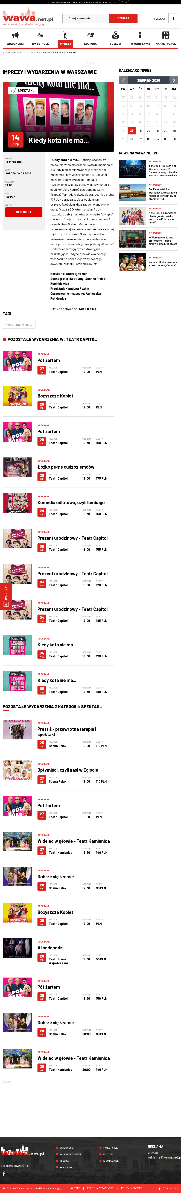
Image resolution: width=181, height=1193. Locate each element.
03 (148, 139)
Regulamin (66, 1167)
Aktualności (155, 161)
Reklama (159, 18)
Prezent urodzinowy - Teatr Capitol (72, 538)
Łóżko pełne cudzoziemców (65, 466)
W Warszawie (111, 1160)
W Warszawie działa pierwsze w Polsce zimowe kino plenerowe (163, 240)
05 (165, 139)
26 (140, 130)
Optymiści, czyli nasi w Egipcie (67, 770)
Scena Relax (57, 746)
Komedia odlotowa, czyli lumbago (71, 502)
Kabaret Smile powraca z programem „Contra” (163, 264)
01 (131, 139)
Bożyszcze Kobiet (55, 395)
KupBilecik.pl (88, 309)
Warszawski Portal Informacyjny (23, 24)
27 (148, 130)
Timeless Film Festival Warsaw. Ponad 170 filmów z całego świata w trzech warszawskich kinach (163, 172)
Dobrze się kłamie (55, 876)
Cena (8, 193)
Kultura (108, 1154)
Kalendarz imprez (70, 1154)
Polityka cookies (131, 1188)
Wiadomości (67, 1147)
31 (123, 139)
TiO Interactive (170, 1188)
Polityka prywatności (100, 1188)
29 (165, 130)
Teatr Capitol (13, 161)
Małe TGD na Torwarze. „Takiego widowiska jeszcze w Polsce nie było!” (163, 217)
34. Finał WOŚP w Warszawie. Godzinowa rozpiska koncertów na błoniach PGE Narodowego (163, 196)
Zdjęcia (64, 1160)
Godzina (9, 181)
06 (174, 139)
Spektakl (43, 354)
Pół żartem (48, 360)
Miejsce (9, 158)
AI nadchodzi (50, 947)
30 (174, 130)
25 (131, 130)
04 (157, 139)
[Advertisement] (90, 1108)
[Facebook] (5, 1175)
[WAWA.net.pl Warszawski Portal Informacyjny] (22, 1154)
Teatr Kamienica (60, 852)
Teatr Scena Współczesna (59, 961)
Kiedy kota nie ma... (19, 325)
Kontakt (75, 1188)
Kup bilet (24, 212)
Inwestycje (110, 1147)
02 (140, 139)
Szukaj (123, 18)
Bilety (8, 205)
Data (7, 170)
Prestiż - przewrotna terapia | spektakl (66, 731)
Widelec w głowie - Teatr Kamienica (73, 841)
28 (157, 130)
